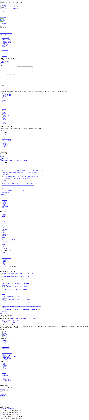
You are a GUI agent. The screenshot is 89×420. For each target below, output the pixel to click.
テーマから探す (5, 44)
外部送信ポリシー (5, 347)
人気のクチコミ (5, 365)
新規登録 (4, 23)
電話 (8, 61)
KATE (3, 219)
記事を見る (2, 194)
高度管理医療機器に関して (7, 380)
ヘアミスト (4, 204)
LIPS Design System (5, 357)
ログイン (4, 24)
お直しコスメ (4, 200)
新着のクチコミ (5, 366)
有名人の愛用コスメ (6, 146)
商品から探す (4, 40)
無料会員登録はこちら (8, 33)
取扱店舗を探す (5, 46)
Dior (3, 218)
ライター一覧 (4, 364)
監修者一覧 (4, 363)
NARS (3, 221)
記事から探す (4, 45)
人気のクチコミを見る (6, 41)
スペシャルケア (5, 253)
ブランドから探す (5, 38)
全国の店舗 (4, 321)
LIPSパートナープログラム (7, 354)
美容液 (3, 252)
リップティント (5, 262)
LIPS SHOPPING (5, 36)
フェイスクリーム (5, 254)
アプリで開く (2, 4)
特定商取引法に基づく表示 (7, 379)
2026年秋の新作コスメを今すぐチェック (7, 160)
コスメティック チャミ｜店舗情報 (8, 322)
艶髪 (3, 207)
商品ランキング (5, 367)
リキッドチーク (5, 205)
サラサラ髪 (4, 201)
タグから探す (4, 43)
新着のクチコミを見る (6, 42)
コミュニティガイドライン (7, 353)
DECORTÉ (4, 215)
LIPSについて (4, 341)
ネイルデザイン (5, 145)
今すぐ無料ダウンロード (4, 408)
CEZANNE (4, 214)
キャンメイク (4, 213)
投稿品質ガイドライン (6, 355)
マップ (6, 61)
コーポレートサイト (6, 342)
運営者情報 (4, 340)
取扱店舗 (4, 96)
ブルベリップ (4, 203)
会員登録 (2, 389)
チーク (3, 264)
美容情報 (4, 373)
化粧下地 (4, 261)
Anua (3, 220)
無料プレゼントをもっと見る (5, 313)
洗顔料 (3, 263)
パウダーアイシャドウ (6, 258)
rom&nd (3, 217)
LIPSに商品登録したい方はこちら (21, 160)
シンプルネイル (5, 208)
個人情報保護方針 (5, 343)
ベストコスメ (4, 147)
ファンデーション (5, 257)
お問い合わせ (4, 56)
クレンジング (4, 260)
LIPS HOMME (5, 375)
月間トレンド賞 (5, 50)
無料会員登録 (11, 408)
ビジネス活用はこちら (6, 358)
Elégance (3, 216)
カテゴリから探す (5, 37)
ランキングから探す (6, 39)
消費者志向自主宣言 (6, 348)
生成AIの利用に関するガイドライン (9, 356)
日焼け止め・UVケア (6, 259)
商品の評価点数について (7, 352)
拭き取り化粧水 (5, 206)
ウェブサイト (2, 61)
